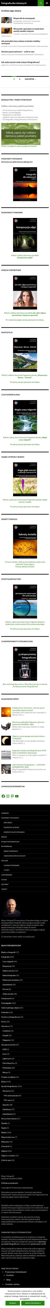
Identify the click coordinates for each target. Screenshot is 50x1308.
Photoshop (7, 1068)
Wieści (4, 1132)
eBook (4, 837)
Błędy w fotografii (8, 952)
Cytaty (6, 870)
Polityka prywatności (9, 1183)
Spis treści (8, 823)
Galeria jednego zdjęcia (10, 1008)
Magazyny (7, 1040)
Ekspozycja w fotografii (14, 832)
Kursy (3, 1021)
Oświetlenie (7, 985)
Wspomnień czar (8, 1137)
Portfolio (10, 1275)
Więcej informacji (33, 1303)
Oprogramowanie (8, 1045)
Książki (5, 1035)
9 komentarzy (39, 54)
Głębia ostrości (9, 971)
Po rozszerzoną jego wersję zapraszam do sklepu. (25, 320)
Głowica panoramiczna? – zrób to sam (17, 51)
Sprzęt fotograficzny (9, 1086)
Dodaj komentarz (40, 65)
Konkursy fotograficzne (10, 1017)
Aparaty (6, 1105)
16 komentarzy (6, 36)
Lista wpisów (6, 875)
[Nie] (47, 1298)
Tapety (3, 1128)
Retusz (5, 1072)
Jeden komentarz (42, 46)
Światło (4, 1123)
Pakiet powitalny (11, 851)
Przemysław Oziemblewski (38, 34)
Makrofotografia (9, 975)
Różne (3, 1082)
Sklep (8, 1280)
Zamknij (12, 1303)
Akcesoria (7, 1091)
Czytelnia (6, 1031)
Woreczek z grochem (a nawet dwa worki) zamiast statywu (28, 30)
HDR (5, 1049)
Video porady (8, 994)
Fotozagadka (6, 1003)
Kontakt (4, 884)
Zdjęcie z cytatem (8, 1155)
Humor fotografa (11, 865)
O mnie (4, 880)
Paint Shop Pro (8, 1063)
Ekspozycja (7, 966)
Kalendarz (5, 1012)
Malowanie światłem (11, 980)
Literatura (5, 1026)
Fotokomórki (6, 998)
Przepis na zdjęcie (8, 1077)
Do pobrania (6, 846)
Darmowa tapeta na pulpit (15, 856)
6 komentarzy (28, 23)
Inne (4, 1054)
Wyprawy (5, 1142)
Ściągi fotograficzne (10, 842)
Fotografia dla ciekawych (14, 3)
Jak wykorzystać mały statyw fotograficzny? (20, 62)
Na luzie (4, 861)
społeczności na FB (38, 1244)
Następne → (30, 79)
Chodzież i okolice (12, 1284)
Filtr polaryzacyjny (11, 1095)
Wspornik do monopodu (24, 18)
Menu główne (47, 3)
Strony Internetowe (9, 1119)
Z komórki (5, 1146)
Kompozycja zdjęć (11, 827)
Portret (5, 989)
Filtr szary (8, 1100)
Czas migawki (8, 961)
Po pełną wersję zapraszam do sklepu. (25, 382)
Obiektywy (7, 1109)
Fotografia (5, 957)
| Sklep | (4, 889)
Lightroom (7, 1058)
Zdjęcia (4, 1151)
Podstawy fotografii (10, 818)
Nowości (5, 813)
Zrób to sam (6, 1160)
